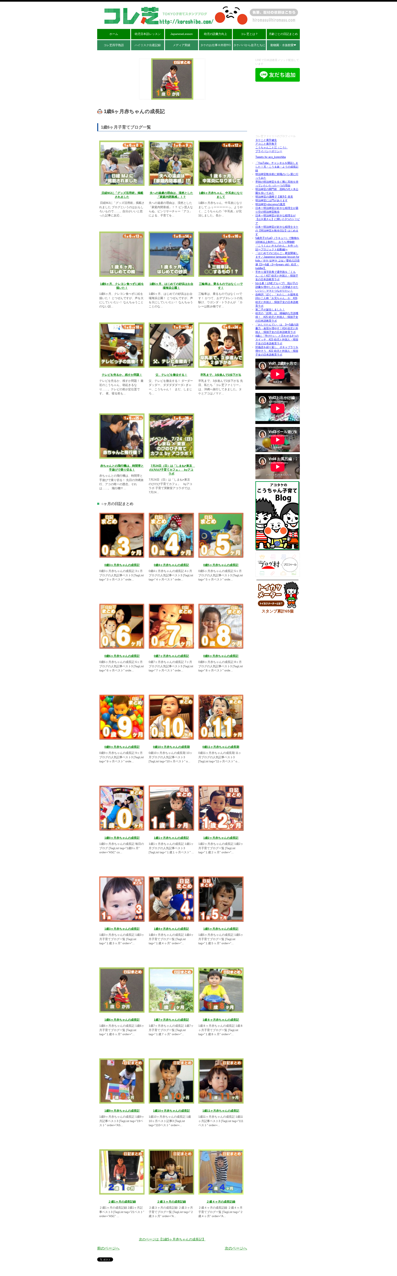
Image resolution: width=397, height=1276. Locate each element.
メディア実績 (181, 45)
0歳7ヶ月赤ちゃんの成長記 (171, 656)
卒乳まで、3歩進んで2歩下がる (220, 374)
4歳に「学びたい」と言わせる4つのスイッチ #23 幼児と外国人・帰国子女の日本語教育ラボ (277, 339)
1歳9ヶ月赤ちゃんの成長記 (122, 1110)
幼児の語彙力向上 (215, 34)
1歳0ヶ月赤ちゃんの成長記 (122, 837)
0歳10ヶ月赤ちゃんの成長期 (171, 746)
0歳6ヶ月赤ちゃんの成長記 (122, 656)
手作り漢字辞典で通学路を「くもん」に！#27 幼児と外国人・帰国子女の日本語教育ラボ (276, 275)
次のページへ (236, 1248)
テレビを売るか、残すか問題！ (122, 374)
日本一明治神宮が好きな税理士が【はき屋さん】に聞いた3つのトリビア (277, 219)
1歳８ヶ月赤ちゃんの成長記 (221, 1019)
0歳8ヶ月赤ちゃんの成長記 (220, 656)
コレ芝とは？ (249, 34)
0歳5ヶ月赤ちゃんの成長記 (220, 565)
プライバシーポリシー (268, 151)
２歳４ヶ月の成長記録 (220, 1201)
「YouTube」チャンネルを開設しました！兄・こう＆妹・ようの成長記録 (276, 166)
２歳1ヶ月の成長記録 (122, 1201)
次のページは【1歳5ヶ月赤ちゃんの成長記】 (172, 1239)
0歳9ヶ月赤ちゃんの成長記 (122, 746)
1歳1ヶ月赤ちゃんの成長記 (171, 837)
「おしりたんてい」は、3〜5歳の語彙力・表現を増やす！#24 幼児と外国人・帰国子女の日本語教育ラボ (277, 328)
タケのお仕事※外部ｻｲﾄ (215, 45)
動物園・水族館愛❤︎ (283, 45)
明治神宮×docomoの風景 (270, 204)
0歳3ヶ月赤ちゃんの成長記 (122, 565)
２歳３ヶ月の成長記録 (171, 1201)
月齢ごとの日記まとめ (283, 34)
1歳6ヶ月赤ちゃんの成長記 (122, 1019)
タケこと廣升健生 (266, 140)
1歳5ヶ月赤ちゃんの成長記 (220, 928)
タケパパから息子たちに (249, 45)
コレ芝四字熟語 (114, 45)
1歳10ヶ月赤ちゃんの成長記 (171, 1110)
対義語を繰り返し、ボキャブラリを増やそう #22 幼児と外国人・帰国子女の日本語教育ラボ (276, 351)
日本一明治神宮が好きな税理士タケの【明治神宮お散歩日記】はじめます (276, 230)
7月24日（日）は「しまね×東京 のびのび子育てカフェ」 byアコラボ (172, 469)
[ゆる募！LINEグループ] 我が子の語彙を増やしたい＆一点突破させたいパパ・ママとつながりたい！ (276, 287)
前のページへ (108, 1248)
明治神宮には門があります (271, 200)
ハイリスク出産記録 (148, 45)
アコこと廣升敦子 (266, 143)
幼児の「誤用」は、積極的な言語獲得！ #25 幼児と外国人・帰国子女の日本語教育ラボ (276, 317)
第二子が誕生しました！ (270, 309)
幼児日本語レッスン (148, 34)
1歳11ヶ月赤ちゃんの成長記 (220, 1110)
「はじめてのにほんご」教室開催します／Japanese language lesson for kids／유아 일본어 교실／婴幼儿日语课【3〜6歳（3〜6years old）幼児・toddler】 (277, 261)
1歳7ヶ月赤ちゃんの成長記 (171, 1019)
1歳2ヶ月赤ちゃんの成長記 (220, 837)
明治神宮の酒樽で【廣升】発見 (274, 196)
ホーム (113, 34)
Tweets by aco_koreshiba (270, 157)
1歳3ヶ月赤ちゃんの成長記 (122, 928)
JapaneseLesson (181, 34)
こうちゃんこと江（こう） (271, 147)
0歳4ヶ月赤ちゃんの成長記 (171, 565)
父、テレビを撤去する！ (171, 374)
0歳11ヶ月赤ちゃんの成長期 (220, 746)
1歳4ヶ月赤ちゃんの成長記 (171, 928)
